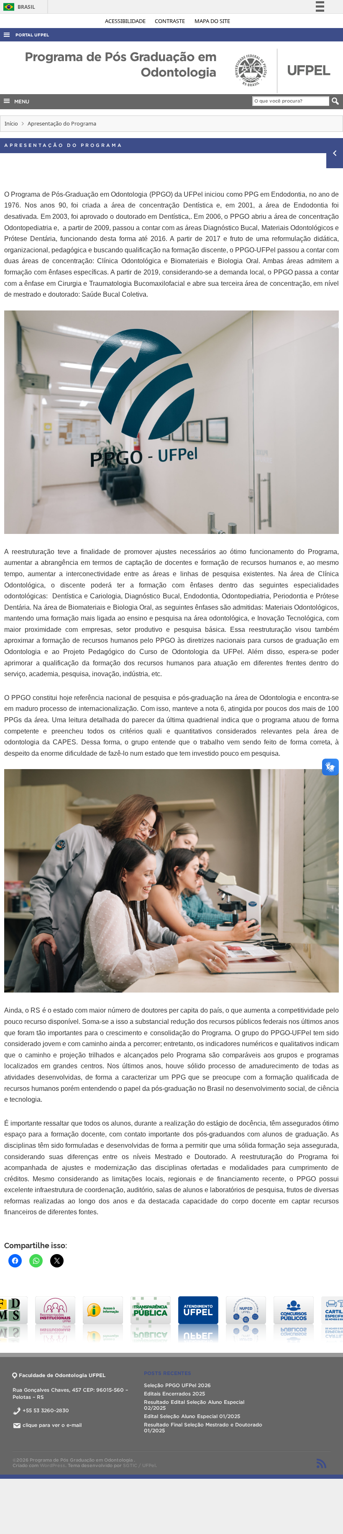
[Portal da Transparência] (119, 1319)
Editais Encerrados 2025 (174, 1393)
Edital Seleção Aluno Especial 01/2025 (192, 1416)
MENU (20, 101)
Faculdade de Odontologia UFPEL (62, 1375)
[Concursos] (262, 1319)
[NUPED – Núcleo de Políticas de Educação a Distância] (215, 1319)
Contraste (170, 21)
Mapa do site (212, 21)
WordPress (52, 1465)
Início (11, 123)
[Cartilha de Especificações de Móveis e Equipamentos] (310, 1319)
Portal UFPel (32, 35)
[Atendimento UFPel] (167, 1319)
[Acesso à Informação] (71, 1319)
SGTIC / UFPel (139, 1465)
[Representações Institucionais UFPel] (24, 1319)
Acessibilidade (126, 21)
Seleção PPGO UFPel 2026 (177, 1385)
